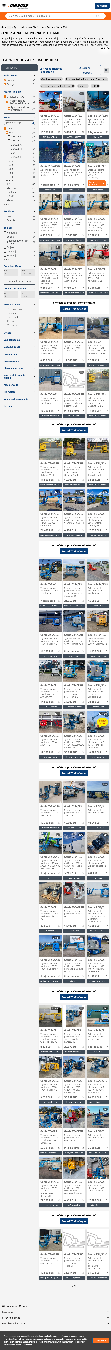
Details (7, 333)
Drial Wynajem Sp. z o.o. (98, 1152)
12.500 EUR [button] (94, 1200)
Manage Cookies (72, 1342)
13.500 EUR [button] (94, 601)
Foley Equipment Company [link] (75, 757)
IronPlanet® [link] (98, 189)
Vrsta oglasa (10, 75)
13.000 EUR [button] (94, 926)
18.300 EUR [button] (47, 823)
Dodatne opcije (12, 347)
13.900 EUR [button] (47, 132)
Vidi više (105, 48)
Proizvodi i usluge (11, 1318)
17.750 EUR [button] (94, 530)
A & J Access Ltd (97, 827)
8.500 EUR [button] (70, 530)
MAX (23, 271)
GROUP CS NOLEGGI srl (98, 365)
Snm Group (50, 878)
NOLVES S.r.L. (74, 656)
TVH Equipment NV (74, 365)
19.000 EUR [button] (70, 823)
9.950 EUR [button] (46, 1097)
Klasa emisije (11, 385)
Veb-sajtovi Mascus (17, 1306)
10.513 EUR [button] (94, 823)
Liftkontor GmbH (50, 1205)
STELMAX (98, 878)
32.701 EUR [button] (47, 1148)
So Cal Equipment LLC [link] (74, 1277)
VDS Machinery (50, 656)
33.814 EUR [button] (70, 1273)
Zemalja (8, 228)
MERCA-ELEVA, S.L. (98, 930)
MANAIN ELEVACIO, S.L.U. (51, 535)
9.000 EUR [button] (70, 132)
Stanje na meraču (13, 368)
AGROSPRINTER (74, 137)
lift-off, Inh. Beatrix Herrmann (76, 1152)
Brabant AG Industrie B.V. (51, 981)
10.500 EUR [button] (70, 235)
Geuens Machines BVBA (50, 240)
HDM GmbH (98, 1051)
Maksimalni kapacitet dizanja (15, 376)
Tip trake (8, 406)
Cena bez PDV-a (12, 266)
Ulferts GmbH (74, 1205)
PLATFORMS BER (74, 827)
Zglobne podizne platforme (29, 27)
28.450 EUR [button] (94, 702)
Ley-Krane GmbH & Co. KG (75, 240)
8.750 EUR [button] (46, 235)
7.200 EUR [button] (94, 1148)
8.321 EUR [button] (46, 1047)
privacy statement (14, 1345)
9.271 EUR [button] (70, 873)
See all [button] (9, 180)
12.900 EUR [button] (70, 480)
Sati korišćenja (12, 340)
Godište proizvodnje (15, 288)
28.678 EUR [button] (70, 1047)
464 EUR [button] (93, 873)
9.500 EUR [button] (46, 288)
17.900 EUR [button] (47, 752)
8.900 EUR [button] (94, 480)
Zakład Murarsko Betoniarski (52, 1051)
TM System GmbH (50, 757)
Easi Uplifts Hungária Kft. (50, 1277)
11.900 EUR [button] (94, 411)
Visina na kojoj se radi (16, 399)
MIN (5, 271)
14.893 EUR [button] (47, 702)
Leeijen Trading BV (98, 656)
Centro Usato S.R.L (98, 757)
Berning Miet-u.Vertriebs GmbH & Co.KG (57, 292)
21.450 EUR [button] (47, 530)
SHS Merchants (50, 706)
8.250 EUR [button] (94, 288)
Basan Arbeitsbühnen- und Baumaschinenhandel (61, 484)
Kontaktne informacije (13, 1323)
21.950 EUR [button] (70, 601)
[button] (19, 67)
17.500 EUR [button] (70, 360)
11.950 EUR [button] (47, 651)
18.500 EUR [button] (94, 752)
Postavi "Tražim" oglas (74, 308)
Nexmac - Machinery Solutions (53, 605)
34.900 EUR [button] (70, 702)
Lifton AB (74, 981)
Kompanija (7, 1312)
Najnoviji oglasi (12, 304)
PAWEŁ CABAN (74, 878)
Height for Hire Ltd (98, 1205)
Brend (7, 117)
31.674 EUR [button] (94, 1273)
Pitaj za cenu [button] (95, 132)
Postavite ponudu (93, 183)
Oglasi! (103, 5)
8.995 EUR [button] (70, 1200)
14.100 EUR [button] (70, 926)
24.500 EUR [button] (47, 1200)
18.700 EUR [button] (47, 411)
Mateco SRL (98, 137)
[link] (50, 101)
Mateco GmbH (98, 605)
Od (5, 293)
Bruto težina (10, 354)
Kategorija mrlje (12, 92)
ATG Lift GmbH (74, 415)
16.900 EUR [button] (47, 1273)
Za (22, 293)
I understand (100, 1340)
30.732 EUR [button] (70, 752)
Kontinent (9, 211)
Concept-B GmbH (74, 706)
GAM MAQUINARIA (74, 535)
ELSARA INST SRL (50, 137)
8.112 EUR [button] (94, 976)
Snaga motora (11, 361)
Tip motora (9, 392)
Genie (50, 27)
